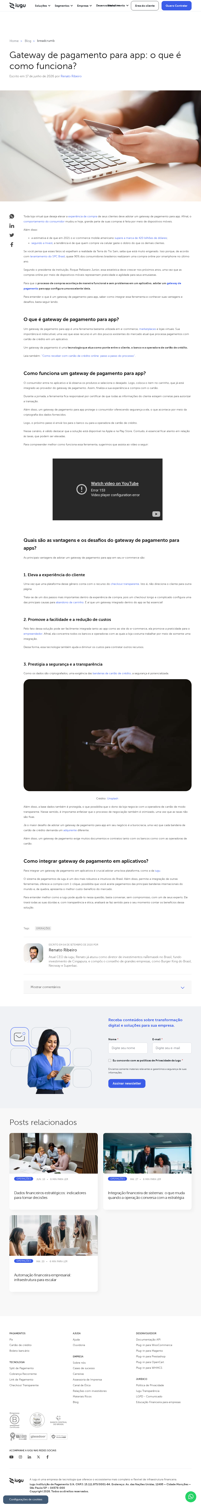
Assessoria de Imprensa (87, 1379)
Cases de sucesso (84, 1368)
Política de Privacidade (150, 1385)
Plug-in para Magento (149, 1350)
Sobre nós (79, 1362)
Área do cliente (145, 5)
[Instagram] (20, 1457)
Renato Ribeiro (71, 76)
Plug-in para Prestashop (150, 1356)
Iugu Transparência (147, 1391)
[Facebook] (47, 1457)
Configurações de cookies (25, 1499)
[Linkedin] (29, 1457)
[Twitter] (38, 1457)
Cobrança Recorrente (23, 1373)
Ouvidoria (79, 1345)
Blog (76, 1402)
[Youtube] (11, 1457)
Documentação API (148, 1339)
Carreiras (78, 1373)
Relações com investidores (90, 1391)
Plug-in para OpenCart (150, 1362)
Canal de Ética (81, 1385)
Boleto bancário (19, 1350)
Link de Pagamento (21, 1379)
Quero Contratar (176, 5)
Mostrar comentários (45, 987)
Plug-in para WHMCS (149, 1367)
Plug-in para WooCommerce (154, 1345)
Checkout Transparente (24, 1385)
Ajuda (76, 1339)
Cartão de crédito (20, 1345)
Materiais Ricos (82, 1396)
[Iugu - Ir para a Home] (17, 6)
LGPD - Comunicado (149, 1396)
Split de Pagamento (21, 1368)
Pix (11, 1339)
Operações (43, 928)
